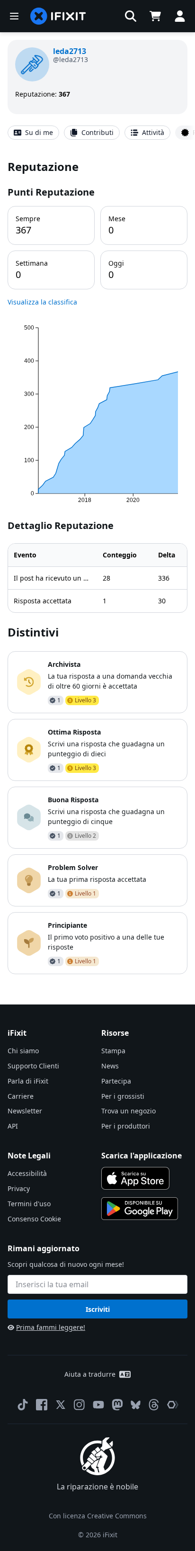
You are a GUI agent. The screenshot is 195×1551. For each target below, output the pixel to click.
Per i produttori (125, 1125)
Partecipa (116, 1080)
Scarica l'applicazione (141, 1155)
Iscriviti (98, 1309)
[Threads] (154, 1404)
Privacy (19, 1188)
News (110, 1065)
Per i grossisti (122, 1096)
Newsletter (25, 1110)
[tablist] (97, 132)
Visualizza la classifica (42, 301)
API (13, 1125)
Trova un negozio (128, 1110)
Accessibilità (27, 1173)
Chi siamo (23, 1050)
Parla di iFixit (28, 1080)
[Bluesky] (136, 1405)
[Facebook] (41, 1404)
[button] (130, 16)
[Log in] (179, 16)
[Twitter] (60, 1404)
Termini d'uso (29, 1203)
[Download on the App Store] (135, 1178)
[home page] (58, 16)
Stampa (113, 1050)
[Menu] (14, 16)
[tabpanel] (97, 566)
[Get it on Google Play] (139, 1208)
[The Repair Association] (172, 1404)
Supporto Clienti (33, 1065)
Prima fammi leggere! (50, 1327)
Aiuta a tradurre (89, 1374)
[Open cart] (155, 16)
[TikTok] (22, 1404)
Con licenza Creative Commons (98, 1515)
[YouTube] (98, 1404)
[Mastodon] (117, 1404)
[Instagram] (79, 1404)
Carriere (21, 1096)
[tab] (33, 133)
